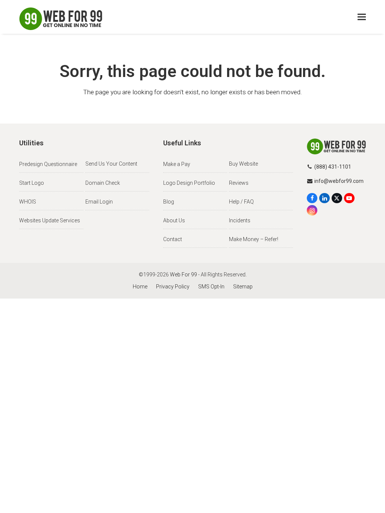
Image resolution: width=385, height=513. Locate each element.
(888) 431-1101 (332, 167)
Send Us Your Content (111, 164)
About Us (174, 220)
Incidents (239, 220)
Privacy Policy (172, 287)
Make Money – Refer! (253, 239)
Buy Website (243, 164)
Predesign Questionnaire (48, 164)
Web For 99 (183, 275)
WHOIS (27, 202)
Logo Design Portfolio (189, 183)
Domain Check (102, 183)
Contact (172, 239)
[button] (362, 17)
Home (140, 287)
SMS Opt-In (211, 287)
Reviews (239, 183)
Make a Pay (176, 164)
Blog (168, 202)
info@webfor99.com (339, 181)
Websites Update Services (49, 220)
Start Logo (31, 183)
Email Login (99, 202)
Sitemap (243, 287)
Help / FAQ (241, 202)
